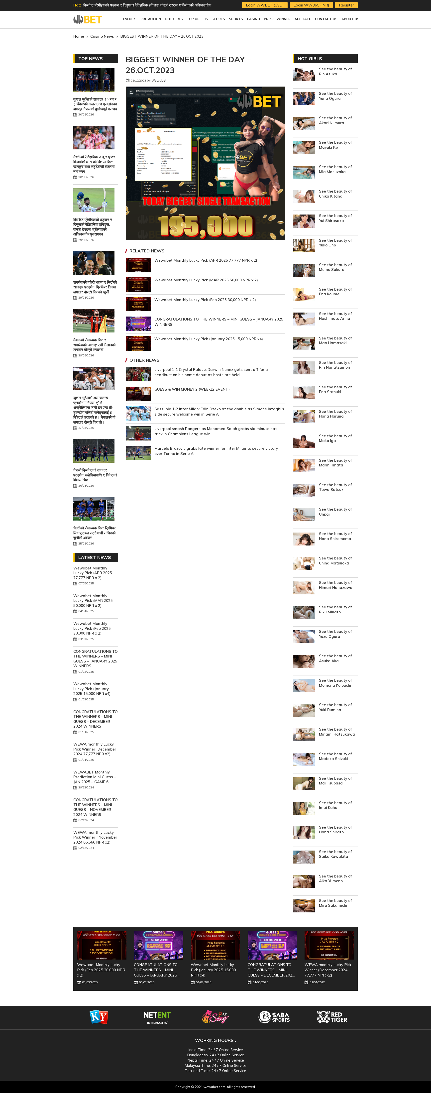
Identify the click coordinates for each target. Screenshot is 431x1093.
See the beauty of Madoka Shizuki (335, 756)
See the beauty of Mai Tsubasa (335, 781)
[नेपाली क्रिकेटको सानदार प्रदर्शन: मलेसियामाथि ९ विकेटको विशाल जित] (93, 451)
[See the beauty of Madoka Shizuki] (304, 760)
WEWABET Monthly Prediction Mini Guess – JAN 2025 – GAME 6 (94, 777)
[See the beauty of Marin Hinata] (304, 466)
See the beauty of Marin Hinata (335, 463)
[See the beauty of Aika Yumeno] (304, 882)
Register (346, 5)
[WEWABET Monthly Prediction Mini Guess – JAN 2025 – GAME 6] (329, 945)
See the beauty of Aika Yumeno (335, 878)
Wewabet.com (88, 19)
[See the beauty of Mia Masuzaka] (304, 172)
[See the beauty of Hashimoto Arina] (304, 319)
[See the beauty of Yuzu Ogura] (304, 637)
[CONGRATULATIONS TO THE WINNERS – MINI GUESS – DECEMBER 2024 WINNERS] (215, 945)
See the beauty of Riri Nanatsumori (335, 365)
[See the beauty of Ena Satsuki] (304, 393)
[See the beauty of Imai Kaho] (304, 808)
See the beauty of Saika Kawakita (335, 854)
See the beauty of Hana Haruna (335, 414)
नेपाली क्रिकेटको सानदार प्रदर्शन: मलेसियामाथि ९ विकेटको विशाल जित (95, 475)
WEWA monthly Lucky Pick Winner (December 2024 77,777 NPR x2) (94, 749)
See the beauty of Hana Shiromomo (335, 536)
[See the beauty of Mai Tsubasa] (304, 784)
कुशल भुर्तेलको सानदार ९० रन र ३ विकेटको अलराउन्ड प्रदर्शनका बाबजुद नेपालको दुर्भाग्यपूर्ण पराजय (95, 104)
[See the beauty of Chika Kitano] (304, 197)
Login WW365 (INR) (311, 5)
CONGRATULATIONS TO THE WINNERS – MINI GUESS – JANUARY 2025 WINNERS (95, 658)
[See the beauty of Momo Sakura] (304, 270)
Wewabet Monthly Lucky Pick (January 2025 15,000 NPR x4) (208, 338)
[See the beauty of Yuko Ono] (304, 246)
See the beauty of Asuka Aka (335, 658)
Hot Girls (310, 58)
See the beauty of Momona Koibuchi (335, 683)
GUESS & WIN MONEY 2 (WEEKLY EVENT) (192, 389)
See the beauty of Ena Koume (335, 292)
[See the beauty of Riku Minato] (304, 613)
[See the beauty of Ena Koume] (304, 295)
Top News (90, 58)
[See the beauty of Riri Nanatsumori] (304, 368)
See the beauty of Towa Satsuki (335, 487)
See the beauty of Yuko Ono (335, 243)
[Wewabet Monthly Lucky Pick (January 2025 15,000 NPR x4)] (158, 945)
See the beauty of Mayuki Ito (335, 145)
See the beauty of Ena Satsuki (335, 389)
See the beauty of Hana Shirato (335, 830)
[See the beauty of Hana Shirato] (304, 833)
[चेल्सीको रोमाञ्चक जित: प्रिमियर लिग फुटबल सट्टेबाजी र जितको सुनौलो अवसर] (93, 509)
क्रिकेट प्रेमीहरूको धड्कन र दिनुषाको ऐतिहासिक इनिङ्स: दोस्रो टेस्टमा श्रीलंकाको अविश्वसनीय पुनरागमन (92, 227)
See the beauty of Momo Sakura (335, 267)
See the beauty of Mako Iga (335, 438)
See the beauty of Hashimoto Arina (335, 316)
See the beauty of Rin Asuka (335, 71)
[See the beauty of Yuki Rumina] (304, 710)
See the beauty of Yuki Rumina (335, 707)
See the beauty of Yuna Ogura (335, 96)
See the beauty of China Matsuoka (335, 560)
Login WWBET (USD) (265, 5)
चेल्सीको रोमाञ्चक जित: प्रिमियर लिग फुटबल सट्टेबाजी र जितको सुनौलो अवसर (94, 533)
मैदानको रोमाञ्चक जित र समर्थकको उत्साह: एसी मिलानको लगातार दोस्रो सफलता (94, 344)
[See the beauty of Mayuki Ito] (304, 148)
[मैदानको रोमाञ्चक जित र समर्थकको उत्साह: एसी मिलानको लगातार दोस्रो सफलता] (93, 321)
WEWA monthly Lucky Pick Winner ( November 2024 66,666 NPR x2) (95, 837)
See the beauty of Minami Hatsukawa (337, 732)
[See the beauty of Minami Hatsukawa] (304, 735)
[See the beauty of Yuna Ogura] (304, 99)
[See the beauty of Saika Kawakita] (304, 857)
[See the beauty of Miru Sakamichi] (304, 906)
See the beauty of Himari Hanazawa (335, 585)
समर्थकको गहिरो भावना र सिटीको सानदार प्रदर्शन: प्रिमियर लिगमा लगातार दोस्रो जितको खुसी (145, 5)
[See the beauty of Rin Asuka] (304, 75)
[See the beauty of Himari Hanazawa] (304, 588)
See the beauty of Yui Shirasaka (335, 218)
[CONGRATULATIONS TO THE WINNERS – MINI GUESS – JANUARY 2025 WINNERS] (101, 945)
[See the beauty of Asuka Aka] (304, 662)
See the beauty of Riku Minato (335, 609)
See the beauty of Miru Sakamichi (335, 903)
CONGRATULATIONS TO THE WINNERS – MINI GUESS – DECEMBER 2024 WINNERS (95, 719)
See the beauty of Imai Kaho (335, 805)
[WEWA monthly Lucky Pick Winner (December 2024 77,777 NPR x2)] (272, 945)
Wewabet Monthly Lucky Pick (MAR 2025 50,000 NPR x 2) (206, 280)
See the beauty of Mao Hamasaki (335, 340)
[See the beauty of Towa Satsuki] (304, 490)
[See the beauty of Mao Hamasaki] (304, 344)
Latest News (94, 557)
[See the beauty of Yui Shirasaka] (304, 221)
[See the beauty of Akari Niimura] (304, 123)
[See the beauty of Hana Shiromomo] (304, 539)
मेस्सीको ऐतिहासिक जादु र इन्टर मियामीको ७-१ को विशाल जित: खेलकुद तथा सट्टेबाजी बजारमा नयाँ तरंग (94, 164)
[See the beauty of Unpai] (304, 515)
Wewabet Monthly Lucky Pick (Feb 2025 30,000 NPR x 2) (205, 299)
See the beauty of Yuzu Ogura (335, 634)
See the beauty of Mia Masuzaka (335, 169)
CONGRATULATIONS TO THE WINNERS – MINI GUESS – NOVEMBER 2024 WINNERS (95, 807)
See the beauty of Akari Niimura (335, 120)
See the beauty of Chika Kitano (335, 194)
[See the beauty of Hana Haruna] (304, 417)
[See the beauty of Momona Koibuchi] (304, 686)
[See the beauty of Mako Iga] (304, 442)
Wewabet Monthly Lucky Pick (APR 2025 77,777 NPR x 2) (205, 260)
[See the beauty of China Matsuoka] (304, 564)
